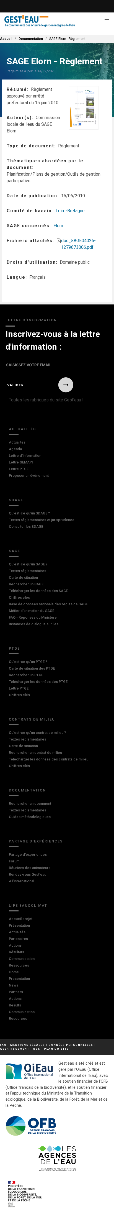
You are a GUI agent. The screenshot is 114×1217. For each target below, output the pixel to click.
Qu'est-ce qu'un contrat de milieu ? (37, 733)
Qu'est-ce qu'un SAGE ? (28, 564)
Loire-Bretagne (70, 210)
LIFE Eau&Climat (28, 905)
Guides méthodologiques (30, 817)
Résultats (16, 952)
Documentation (31, 39)
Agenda (15, 449)
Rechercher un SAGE (26, 584)
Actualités (22, 429)
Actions (15, 945)
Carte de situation (23, 577)
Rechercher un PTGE (26, 675)
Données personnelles (71, 1044)
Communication (22, 959)
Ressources (19, 965)
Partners (16, 992)
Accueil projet (20, 919)
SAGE (14, 551)
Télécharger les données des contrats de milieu (48, 759)
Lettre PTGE (18, 469)
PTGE (14, 648)
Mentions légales (27, 1044)
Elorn (58, 225)
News (13, 985)
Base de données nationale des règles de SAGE (48, 604)
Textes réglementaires (27, 571)
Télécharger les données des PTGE (38, 682)
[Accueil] (39, 20)
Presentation (19, 979)
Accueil (6, 39)
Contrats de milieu (32, 719)
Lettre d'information (25, 456)
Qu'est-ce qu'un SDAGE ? (29, 513)
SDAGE (16, 500)
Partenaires (18, 939)
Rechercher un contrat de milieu (35, 752)
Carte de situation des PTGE (32, 668)
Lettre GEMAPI (21, 462)
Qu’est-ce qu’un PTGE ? (28, 662)
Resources (18, 1018)
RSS (36, 1048)
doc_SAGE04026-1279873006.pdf (78, 244)
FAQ (3, 1044)
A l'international (21, 881)
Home (14, 972)
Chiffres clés (19, 597)
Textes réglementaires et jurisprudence (41, 520)
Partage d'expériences (36, 841)
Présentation (19, 925)
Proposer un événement (29, 475)
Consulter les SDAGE (26, 526)
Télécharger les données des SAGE (38, 591)
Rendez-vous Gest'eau (27, 874)
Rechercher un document (30, 803)
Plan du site (56, 1048)
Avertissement (14, 1048)
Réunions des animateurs (29, 868)
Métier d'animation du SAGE (31, 611)
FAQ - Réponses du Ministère (33, 617)
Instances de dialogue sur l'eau (34, 624)
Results (15, 1005)
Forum (14, 861)
